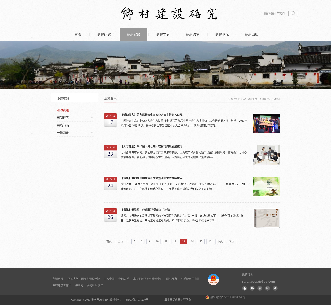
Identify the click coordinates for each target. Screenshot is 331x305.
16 (210, 241)
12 (174, 241)
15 (201, 241)
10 (157, 241)
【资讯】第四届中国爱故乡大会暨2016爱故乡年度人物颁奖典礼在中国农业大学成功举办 (173, 178)
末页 (231, 241)
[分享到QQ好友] (244, 288)
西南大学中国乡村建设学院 (84, 278)
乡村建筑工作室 (61, 285)
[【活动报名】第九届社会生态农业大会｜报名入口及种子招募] (266, 115)
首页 (78, 34)
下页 (220, 241)
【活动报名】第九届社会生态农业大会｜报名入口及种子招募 (157, 114)
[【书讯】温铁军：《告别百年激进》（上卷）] (266, 210)
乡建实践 (264, 99)
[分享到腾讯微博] (267, 288)
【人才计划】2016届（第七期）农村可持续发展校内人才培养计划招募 (162, 146)
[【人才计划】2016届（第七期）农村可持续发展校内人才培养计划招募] (266, 147)
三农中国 (109, 278)
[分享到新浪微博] (259, 288)
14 (192, 241)
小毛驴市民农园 (190, 278)
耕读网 (79, 285)
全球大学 (123, 278)
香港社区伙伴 (95, 285)
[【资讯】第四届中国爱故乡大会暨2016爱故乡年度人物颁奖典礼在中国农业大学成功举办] (266, 178)
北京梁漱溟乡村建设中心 (147, 278)
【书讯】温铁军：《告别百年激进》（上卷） (146, 209)
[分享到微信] (252, 288)
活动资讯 (275, 99)
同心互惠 (171, 278)
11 (166, 241)
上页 (120, 241)
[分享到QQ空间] (275, 288)
